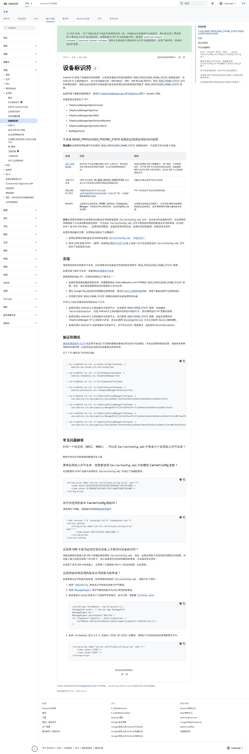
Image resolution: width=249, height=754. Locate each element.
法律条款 (68, 748)
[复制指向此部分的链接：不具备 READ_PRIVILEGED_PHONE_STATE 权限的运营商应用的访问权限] (161, 139)
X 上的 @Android (119, 708)
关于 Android (48, 748)
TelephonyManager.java (112, 93)
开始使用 (22, 18)
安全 (36, 18)
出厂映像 (46, 726)
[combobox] (193, 3)
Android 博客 (117, 717)
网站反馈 (99, 748)
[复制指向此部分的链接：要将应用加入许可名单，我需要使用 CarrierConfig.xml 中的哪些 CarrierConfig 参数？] (181, 465)
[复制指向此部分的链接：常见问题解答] (86, 440)
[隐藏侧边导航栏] (35, 749)
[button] (17, 46)
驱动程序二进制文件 (51, 731)
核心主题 (50, 18)
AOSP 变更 (72, 44)
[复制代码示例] (184, 361)
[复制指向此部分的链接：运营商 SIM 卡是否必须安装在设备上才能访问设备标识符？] (141, 549)
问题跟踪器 (185, 731)
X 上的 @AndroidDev (120, 713)
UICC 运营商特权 (133, 291)
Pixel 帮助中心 (186, 713)
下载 (44, 717)
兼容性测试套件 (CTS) (74, 343)
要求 (44, 713)
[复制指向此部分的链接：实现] (73, 259)
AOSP (65, 57)
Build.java (133, 93)
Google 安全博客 (119, 722)
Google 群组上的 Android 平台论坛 (127, 726)
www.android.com (188, 717)
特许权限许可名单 (104, 271)
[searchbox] (19, 28)
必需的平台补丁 (116, 243)
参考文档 (114, 18)
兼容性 (65, 18)
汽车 (100, 18)
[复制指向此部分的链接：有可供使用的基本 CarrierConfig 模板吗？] (120, 503)
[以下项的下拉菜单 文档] (33, 3)
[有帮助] (179, 57)
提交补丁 (140, 238)
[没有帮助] (184, 57)
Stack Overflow (187, 726)
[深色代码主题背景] (180, 361)
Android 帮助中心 (188, 708)
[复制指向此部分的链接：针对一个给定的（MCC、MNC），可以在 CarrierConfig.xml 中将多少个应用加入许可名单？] (66, 451)
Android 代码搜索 (48, 3)
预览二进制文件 (49, 722)
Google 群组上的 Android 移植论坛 (127, 736)
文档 (27, 3)
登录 (244, 3)
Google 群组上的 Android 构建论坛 (127, 731)
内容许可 (85, 686)
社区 (59, 748)
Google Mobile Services (191, 722)
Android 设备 (83, 18)
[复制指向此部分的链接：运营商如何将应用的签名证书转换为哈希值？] (123, 573)
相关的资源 (103, 509)
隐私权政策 (87, 748)
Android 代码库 (49, 708)
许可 (77, 748)
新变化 (6, 18)
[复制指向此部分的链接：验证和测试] (83, 337)
